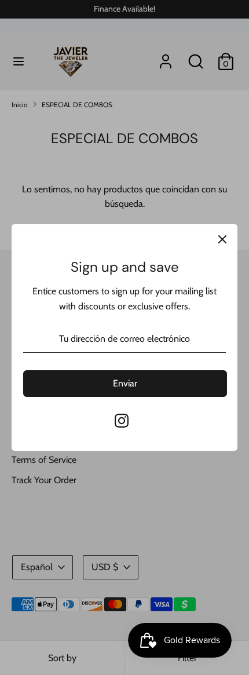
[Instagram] (122, 421)
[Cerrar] (222, 239)
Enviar (125, 383)
